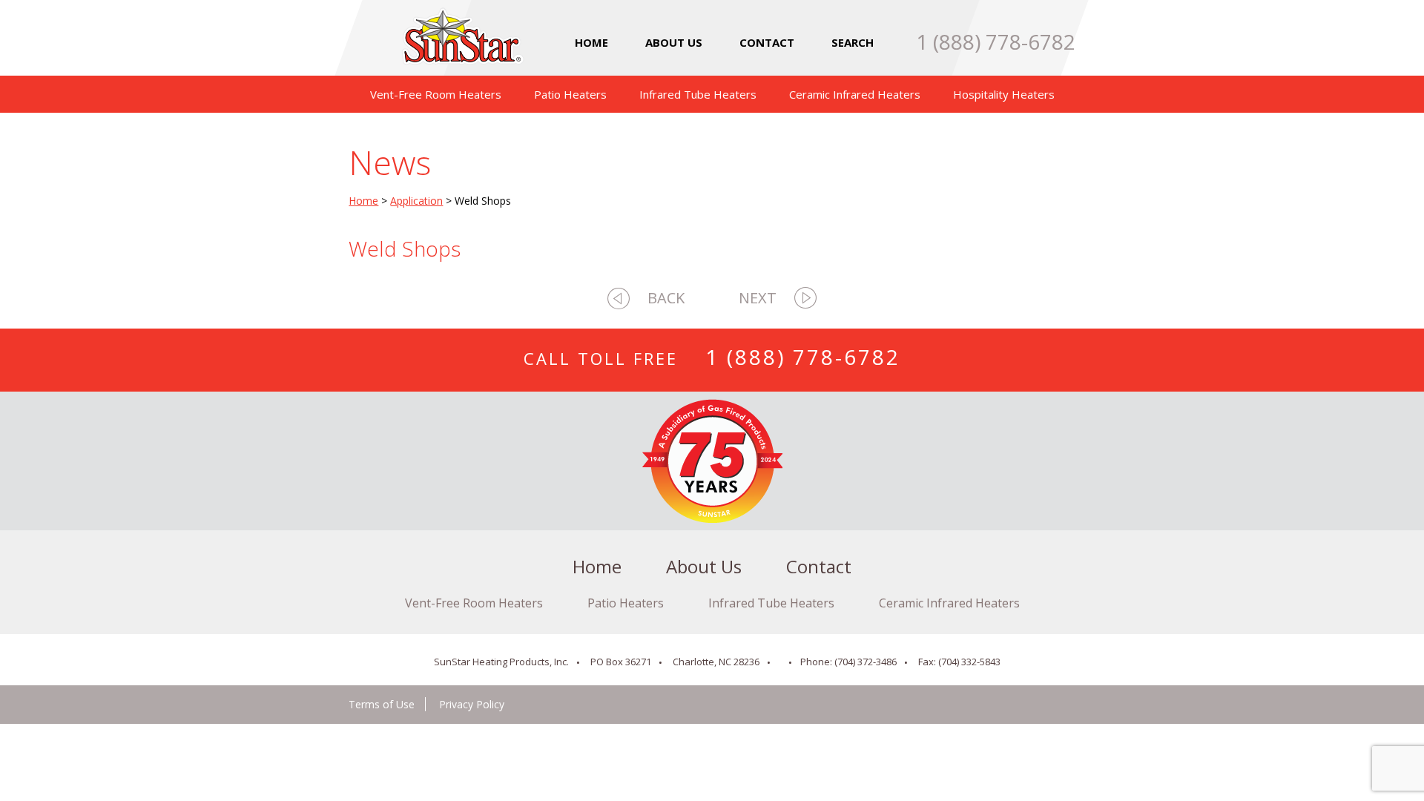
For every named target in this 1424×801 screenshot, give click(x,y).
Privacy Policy (471, 704)
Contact (766, 42)
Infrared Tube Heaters (697, 94)
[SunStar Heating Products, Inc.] (455, 52)
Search (852, 42)
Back (666, 298)
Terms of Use (382, 704)
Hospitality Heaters (1004, 94)
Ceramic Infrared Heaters (854, 94)
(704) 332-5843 (969, 661)
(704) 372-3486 (865, 661)
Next (758, 298)
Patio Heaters (570, 94)
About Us (673, 42)
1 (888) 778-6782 (995, 41)
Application (416, 201)
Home (591, 42)
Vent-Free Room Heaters (435, 94)
